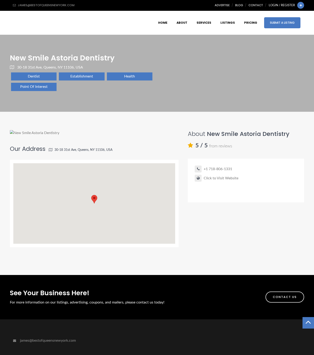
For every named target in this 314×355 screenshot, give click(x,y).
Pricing (250, 23)
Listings (227, 23)
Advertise (222, 5)
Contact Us (285, 297)
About (182, 23)
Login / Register (282, 5)
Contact (255, 5)
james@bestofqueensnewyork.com (47, 340)
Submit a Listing (282, 23)
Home (162, 23)
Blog (239, 5)
